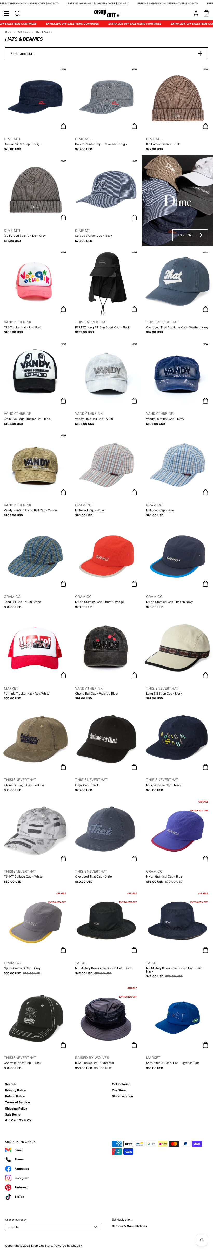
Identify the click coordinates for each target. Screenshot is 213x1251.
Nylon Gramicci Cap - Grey (35, 934)
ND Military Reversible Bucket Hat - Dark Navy (177, 934)
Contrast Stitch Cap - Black (35, 1027)
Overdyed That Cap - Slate (106, 841)
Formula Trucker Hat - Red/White (35, 658)
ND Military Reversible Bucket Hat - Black (106, 934)
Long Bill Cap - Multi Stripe (35, 567)
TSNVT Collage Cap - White (35, 841)
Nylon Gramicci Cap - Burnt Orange (106, 567)
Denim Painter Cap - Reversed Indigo (106, 109)
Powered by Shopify (68, 1245)
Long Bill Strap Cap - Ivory (177, 658)
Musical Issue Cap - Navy (177, 750)
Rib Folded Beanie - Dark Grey (35, 200)
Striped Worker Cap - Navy (106, 200)
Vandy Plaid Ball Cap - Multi (106, 384)
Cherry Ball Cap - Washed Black (106, 658)
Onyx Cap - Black (106, 750)
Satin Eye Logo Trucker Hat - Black (35, 384)
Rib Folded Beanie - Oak (177, 109)
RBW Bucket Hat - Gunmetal (106, 1027)
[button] (17, 13)
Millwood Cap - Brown (106, 475)
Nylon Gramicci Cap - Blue (177, 841)
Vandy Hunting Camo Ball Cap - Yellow (35, 475)
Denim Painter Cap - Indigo (35, 109)
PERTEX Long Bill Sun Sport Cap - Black (106, 292)
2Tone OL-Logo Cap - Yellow (35, 750)
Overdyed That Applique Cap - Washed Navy (177, 292)
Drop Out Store (41, 1245)
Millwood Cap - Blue (177, 475)
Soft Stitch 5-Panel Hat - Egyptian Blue (177, 1027)
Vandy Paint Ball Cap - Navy (177, 384)
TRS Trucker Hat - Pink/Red (35, 292)
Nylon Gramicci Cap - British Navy (177, 567)
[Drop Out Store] (106, 13)
